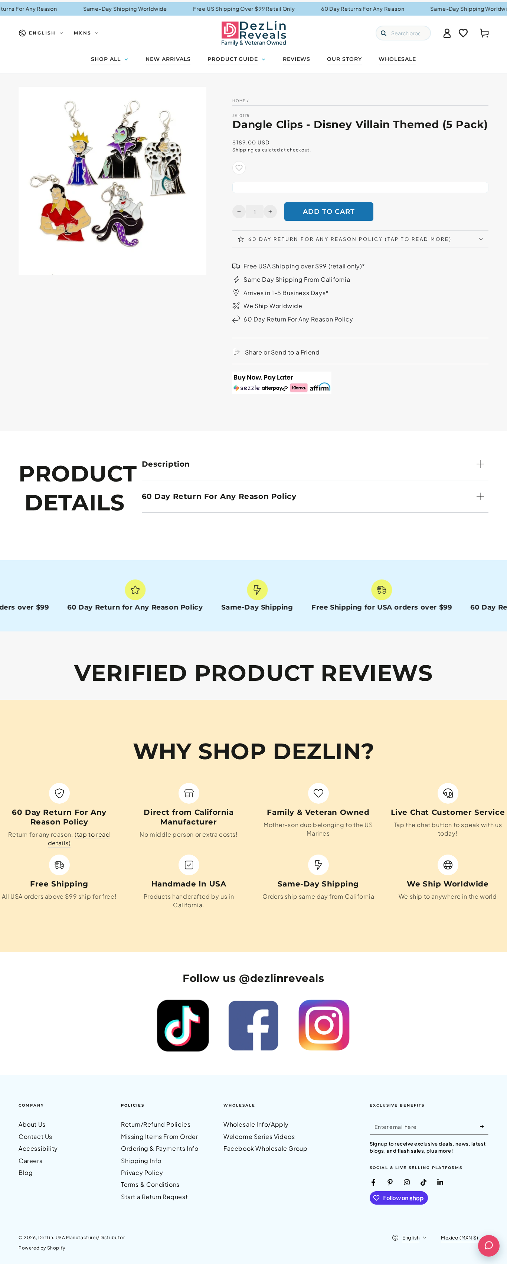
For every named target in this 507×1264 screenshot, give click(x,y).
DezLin (45, 1237)
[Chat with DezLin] (489, 1246)
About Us (32, 1124)
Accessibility (38, 1148)
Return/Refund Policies (155, 1124)
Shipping (243, 150)
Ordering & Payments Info (159, 1148)
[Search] (383, 33)
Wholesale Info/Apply (256, 1124)
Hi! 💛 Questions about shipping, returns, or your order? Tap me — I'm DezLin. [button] (450, 1215)
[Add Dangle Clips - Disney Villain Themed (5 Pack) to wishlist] (239, 167)
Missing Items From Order (159, 1136)
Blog (26, 1172)
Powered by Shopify (42, 1248)
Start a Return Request (154, 1197)
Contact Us (35, 1136)
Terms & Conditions (150, 1184)
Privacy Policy (142, 1172)
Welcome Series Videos (259, 1136)
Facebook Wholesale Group (265, 1148)
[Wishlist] (463, 33)
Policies (132, 1105)
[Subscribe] (484, 1126)
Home (238, 100)
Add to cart (329, 212)
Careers (30, 1161)
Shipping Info (141, 1161)
